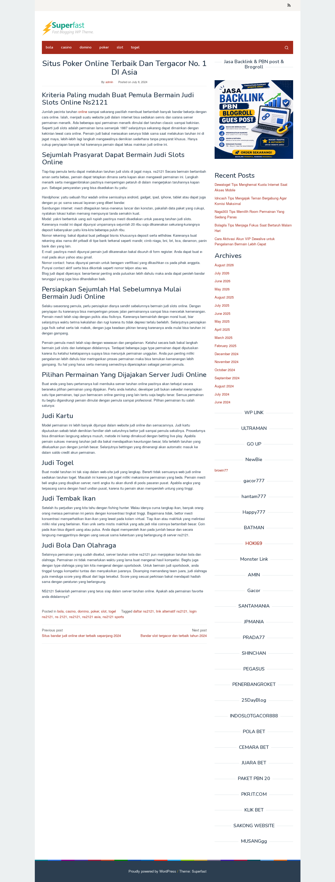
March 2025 (223, 337)
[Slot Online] (68, 27)
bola (60, 611)
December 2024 (226, 353)
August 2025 (224, 297)
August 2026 (224, 264)
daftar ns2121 (143, 611)
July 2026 (222, 272)
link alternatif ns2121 (171, 611)
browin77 (221, 470)
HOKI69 (253, 543)
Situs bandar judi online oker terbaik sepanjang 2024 (81, 632)
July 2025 (222, 305)
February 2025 (225, 345)
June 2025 (222, 313)
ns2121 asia (91, 616)
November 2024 (226, 361)
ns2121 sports (113, 616)
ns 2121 (61, 616)
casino (71, 611)
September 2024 (227, 377)
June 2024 (222, 401)
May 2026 (222, 288)
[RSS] (289, 5)
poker (95, 611)
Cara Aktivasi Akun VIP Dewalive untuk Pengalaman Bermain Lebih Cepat (245, 241)
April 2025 (222, 329)
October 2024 (225, 369)
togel (112, 611)
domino (83, 611)
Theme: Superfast (192, 871)
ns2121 (74, 616)
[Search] (286, 47)
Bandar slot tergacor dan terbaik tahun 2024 (174, 632)
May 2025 (222, 321)
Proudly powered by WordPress (152, 871)
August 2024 (224, 385)
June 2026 (222, 280)
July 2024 (222, 394)
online (82, 111)
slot (104, 611)
